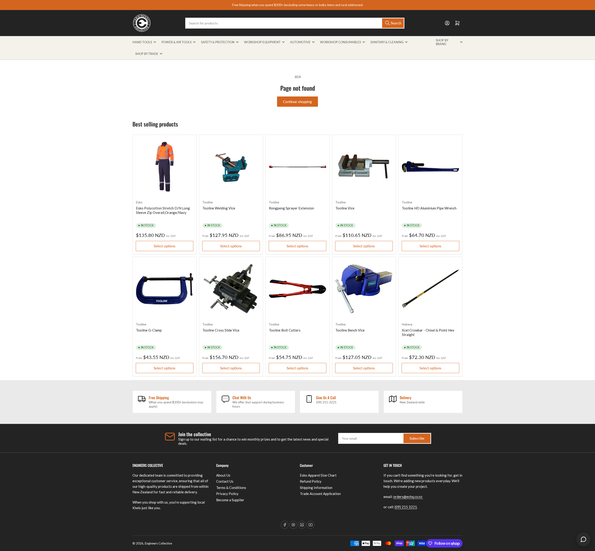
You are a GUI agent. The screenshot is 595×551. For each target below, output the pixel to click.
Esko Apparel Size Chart (318, 475)
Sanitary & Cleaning (386, 42)
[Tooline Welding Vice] (231, 166)
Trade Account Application (320, 493)
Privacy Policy (227, 493)
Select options (164, 246)
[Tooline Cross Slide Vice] (231, 288)
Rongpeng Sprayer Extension (291, 208)
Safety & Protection (218, 42)
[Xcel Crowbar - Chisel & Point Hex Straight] (430, 288)
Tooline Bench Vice (350, 330)
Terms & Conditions (231, 487)
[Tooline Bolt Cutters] (297, 288)
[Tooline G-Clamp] (164, 288)
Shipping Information (316, 487)
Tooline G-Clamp (149, 330)
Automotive (300, 42)
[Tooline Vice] (364, 166)
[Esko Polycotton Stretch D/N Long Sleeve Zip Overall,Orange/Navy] (164, 166)
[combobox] (294, 23)
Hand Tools (142, 42)
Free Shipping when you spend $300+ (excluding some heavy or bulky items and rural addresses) (297, 5)
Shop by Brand (442, 42)
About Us (223, 475)
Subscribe (417, 438)
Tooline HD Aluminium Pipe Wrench (429, 208)
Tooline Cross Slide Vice (220, 330)
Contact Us (224, 481)
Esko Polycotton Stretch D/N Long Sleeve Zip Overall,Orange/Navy (163, 210)
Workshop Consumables (340, 42)
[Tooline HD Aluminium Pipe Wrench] (430, 166)
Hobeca (407, 324)
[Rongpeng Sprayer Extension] (297, 166)
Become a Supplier (230, 500)
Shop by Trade (146, 54)
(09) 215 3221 (406, 507)
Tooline (207, 202)
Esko (139, 202)
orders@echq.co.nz (408, 497)
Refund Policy (310, 481)
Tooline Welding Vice (218, 208)
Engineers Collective (158, 543)
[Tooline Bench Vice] (364, 288)
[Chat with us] (583, 539)
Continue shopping (297, 102)
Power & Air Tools (177, 42)
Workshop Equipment (262, 42)
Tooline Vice (344, 208)
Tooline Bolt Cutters (285, 330)
